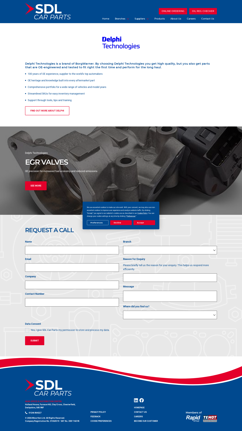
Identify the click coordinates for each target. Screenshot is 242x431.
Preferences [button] (131, 216)
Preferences (96, 223)
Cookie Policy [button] (142, 213)
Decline (117, 223)
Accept (140, 223)
